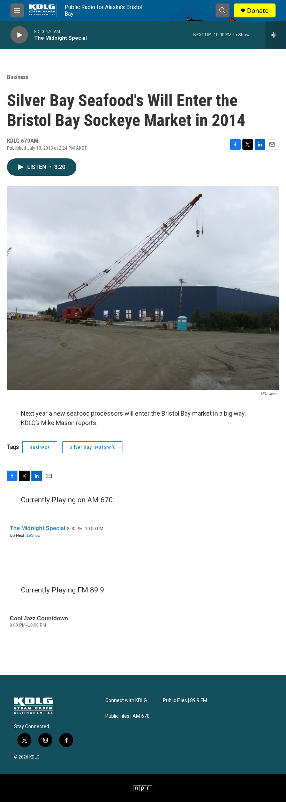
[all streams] (275, 35)
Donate (258, 10)
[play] (19, 35)
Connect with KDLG (126, 700)
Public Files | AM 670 (127, 716)
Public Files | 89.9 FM (185, 700)
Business (18, 76)
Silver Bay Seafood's (92, 447)
